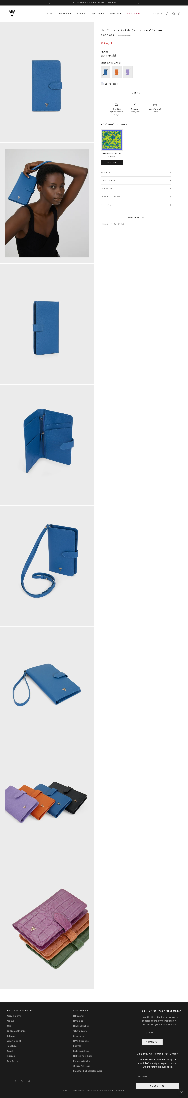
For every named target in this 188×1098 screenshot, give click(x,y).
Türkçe (155, 14)
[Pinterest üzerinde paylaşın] (119, 224)
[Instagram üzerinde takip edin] (15, 1081)
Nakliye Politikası (82, 1056)
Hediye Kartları (81, 1026)
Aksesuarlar (116, 14)
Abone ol (152, 1041)
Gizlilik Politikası (82, 1066)
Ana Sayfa (12, 1061)
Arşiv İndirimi (134, 14)
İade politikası (81, 1051)
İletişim (11, 1036)
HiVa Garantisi (81, 1041)
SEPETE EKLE (111, 162)
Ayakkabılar (98, 14)
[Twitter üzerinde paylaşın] (115, 224)
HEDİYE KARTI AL (135, 217)
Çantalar (82, 14)
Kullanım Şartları (82, 1061)
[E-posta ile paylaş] (123, 224)
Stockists (78, 1036)
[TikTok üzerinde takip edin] (29, 1081)
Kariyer (77, 1046)
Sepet (10, 1051)
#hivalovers (80, 1031)
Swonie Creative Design (112, 1090)
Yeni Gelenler (65, 14)
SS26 (49, 14)
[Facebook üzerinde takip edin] (8, 1081)
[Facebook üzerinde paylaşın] (111, 224)
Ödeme (11, 1056)
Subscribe (157, 1085)
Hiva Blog (78, 1021)
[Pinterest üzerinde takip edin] (22, 1081)
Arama (10, 1021)
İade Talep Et (14, 1041)
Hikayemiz (79, 1016)
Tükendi (135, 92)
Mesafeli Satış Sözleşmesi (87, 1071)
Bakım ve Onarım (16, 1031)
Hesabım (12, 1046)
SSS (9, 1026)
